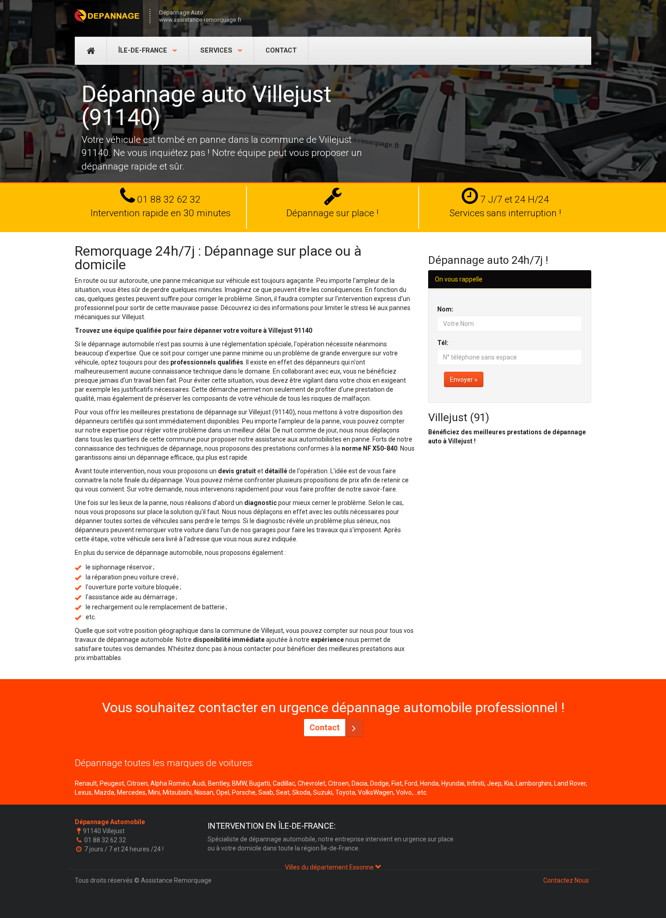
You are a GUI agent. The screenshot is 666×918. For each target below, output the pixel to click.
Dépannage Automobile (110, 822)
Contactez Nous (566, 880)
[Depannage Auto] (107, 16)
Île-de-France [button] (143, 50)
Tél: (443, 342)
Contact (281, 50)
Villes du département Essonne (330, 867)
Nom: (445, 309)
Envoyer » (464, 379)
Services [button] (217, 50)
